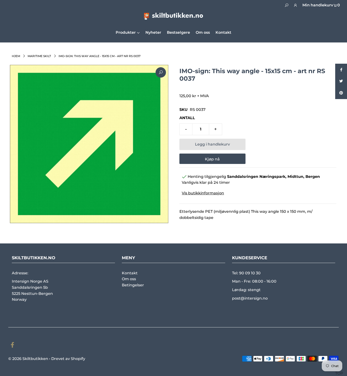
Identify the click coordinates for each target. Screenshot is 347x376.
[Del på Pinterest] (341, 93)
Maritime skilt (39, 56)
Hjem (16, 56)
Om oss (129, 279)
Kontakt (130, 273)
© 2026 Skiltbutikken (28, 358)
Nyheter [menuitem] (153, 32)
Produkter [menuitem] (126, 32)
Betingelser (133, 285)
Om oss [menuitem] (203, 32)
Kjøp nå (212, 159)
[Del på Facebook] (341, 69)
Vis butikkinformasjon (203, 193)
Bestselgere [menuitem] (178, 32)
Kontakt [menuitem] (223, 32)
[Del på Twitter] (341, 81)
